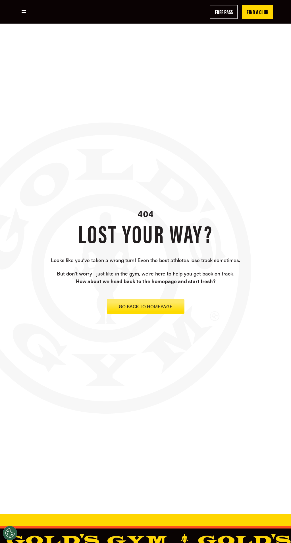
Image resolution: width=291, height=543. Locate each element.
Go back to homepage (145, 306)
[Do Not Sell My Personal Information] (10, 533)
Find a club (257, 12)
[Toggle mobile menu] (24, 11)
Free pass (224, 12)
